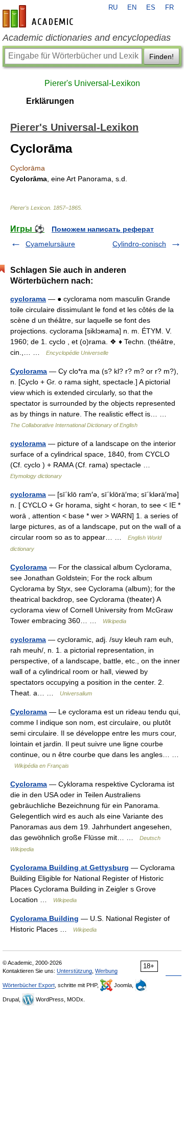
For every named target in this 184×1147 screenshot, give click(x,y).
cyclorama (28, 299)
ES (150, 7)
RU (113, 7)
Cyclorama (28, 371)
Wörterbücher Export (29, 985)
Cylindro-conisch (139, 244)
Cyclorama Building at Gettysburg (69, 867)
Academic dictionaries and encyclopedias (87, 38)
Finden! (161, 56)
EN (131, 7)
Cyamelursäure (50, 244)
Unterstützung (74, 971)
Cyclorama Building (44, 918)
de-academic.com (39, 16)
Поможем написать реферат (103, 229)
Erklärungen (50, 101)
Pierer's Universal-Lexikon (92, 83)
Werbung (106, 971)
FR (169, 7)
